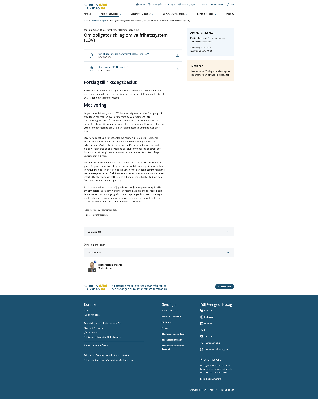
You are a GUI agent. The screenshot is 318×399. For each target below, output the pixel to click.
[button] (111, 14)
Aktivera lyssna (217, 4)
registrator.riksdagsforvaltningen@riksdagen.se (110, 360)
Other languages (188, 4)
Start (86, 20)
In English (171, 4)
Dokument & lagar (98, 20)
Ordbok (204, 4)
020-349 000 (93, 332)
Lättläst (142, 4)
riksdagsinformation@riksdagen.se (104, 337)
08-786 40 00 (93, 315)
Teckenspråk (157, 4)
